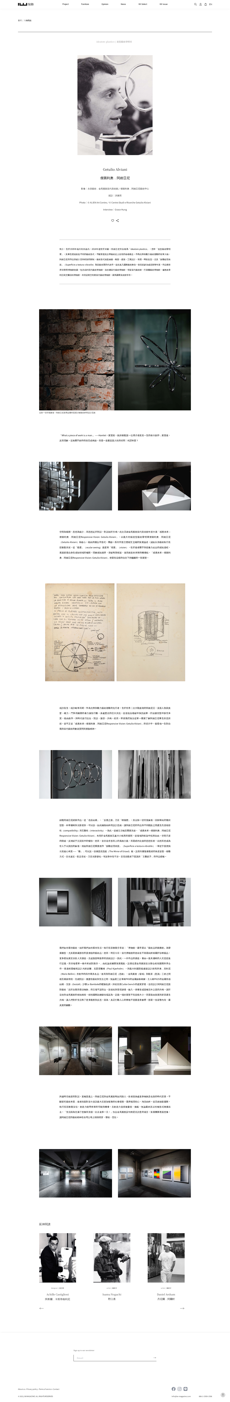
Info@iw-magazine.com (181, 1396)
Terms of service (45, 1389)
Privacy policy (32, 1389)
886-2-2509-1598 (205, 1396)
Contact (56, 1389)
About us (21, 1389)
